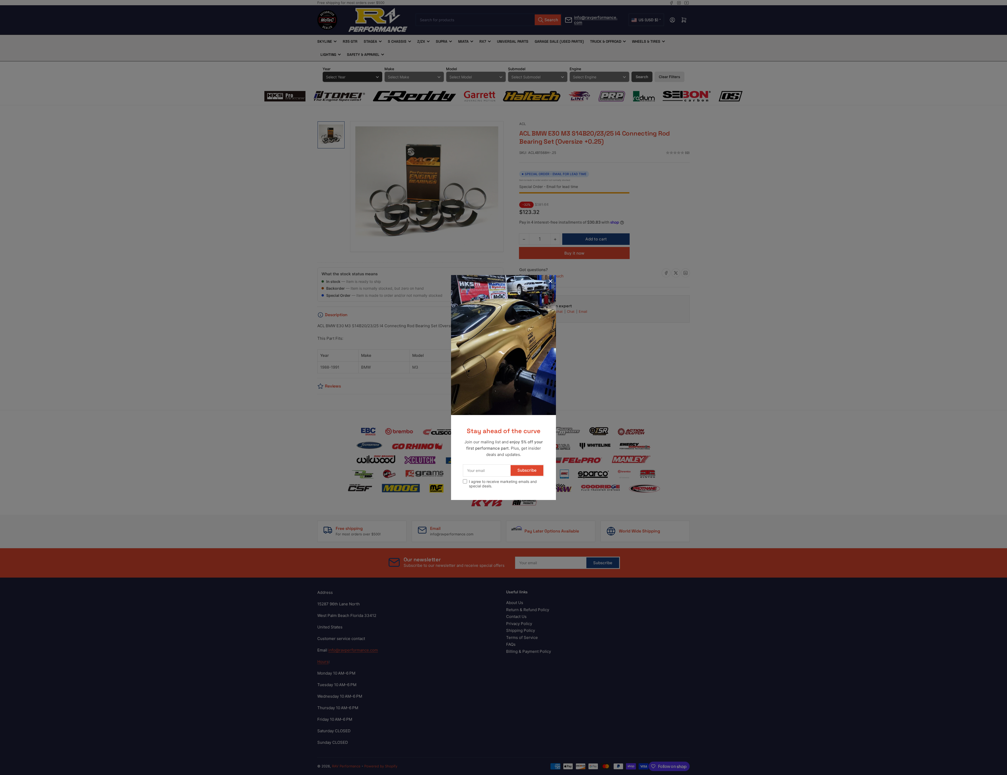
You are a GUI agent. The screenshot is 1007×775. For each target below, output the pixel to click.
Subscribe (527, 470)
